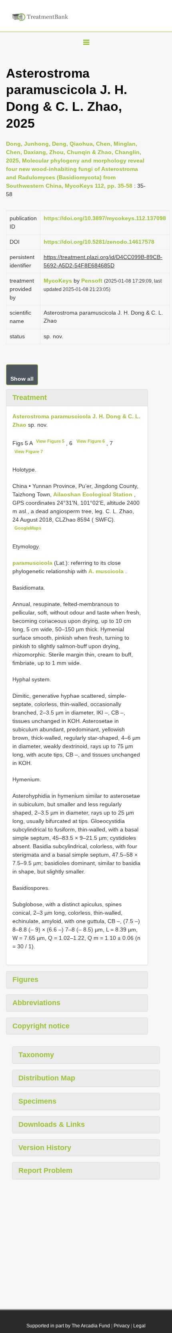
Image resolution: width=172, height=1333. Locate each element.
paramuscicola (32, 563)
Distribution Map (46, 1078)
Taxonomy (36, 1055)
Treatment (29, 397)
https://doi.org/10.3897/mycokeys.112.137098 (105, 218)
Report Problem (45, 1170)
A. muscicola (106, 571)
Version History (44, 1148)
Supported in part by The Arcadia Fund (68, 1326)
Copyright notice (41, 1026)
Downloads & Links (51, 1124)
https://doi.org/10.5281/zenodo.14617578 (99, 242)
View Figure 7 (28, 451)
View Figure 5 (50, 441)
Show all (22, 378)
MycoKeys (58, 280)
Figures (25, 980)
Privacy (122, 1326)
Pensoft (91, 280)
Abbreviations (36, 1003)
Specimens (37, 1101)
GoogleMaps (27, 528)
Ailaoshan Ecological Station (93, 494)
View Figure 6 (90, 441)
